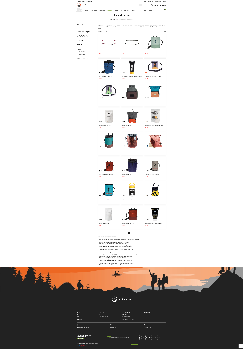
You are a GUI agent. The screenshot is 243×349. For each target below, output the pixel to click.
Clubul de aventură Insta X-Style (106, 317)
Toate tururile (102, 309)
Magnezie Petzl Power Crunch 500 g (105, 125)
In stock (79, 61)
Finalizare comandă (126, 312)
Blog (87, 1)
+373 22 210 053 (147, 312)
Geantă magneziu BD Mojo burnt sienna (106, 174)
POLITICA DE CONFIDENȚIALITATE (128, 319)
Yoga (139, 10)
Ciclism (116, 10)
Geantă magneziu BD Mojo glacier (105, 199)
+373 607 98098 (147, 309)
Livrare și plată (80, 1)
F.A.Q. (100, 314)
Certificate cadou (125, 317)
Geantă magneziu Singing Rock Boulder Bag (152, 199)
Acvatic (133, 10)
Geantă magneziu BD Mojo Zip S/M (128, 223)
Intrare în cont (125, 314)
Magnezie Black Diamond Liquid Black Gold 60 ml (153, 223)
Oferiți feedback (80, 338)
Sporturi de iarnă (125, 10)
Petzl (79, 53)
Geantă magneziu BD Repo (126, 174)
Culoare (80, 40)
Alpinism (110, 10)
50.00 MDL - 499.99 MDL (83, 35)
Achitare (78, 312)
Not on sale (80, 28)
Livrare (78, 310)
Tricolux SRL (86, 343)
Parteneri (101, 310)
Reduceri (80, 24)
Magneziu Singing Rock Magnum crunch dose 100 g (131, 199)
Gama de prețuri (83, 31)
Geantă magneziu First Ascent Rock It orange (153, 76)
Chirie (84, 1)
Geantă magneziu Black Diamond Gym (105, 76)
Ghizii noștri (101, 312)
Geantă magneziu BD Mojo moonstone (152, 174)
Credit (78, 314)
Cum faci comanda (80, 309)
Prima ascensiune (81, 51)
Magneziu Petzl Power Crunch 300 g (105, 223)
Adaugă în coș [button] (118, 35)
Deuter (79, 49)
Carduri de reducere (126, 316)
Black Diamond (81, 48)
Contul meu (124, 309)
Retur (78, 316)
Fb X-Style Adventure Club (104, 316)
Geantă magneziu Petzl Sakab (127, 125)
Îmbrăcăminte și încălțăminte (98, 10)
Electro (151, 10)
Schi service (79, 319)
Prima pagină (112, 19)
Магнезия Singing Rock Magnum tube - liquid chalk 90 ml (132, 76)
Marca (79, 44)
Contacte (90, 1)
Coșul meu (124, 310)
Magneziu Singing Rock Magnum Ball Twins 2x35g (154, 125)
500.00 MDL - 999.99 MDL (83, 36)
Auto (145, 10)
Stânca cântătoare (81, 54)
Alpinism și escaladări (122, 19)
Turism (86, 10)
